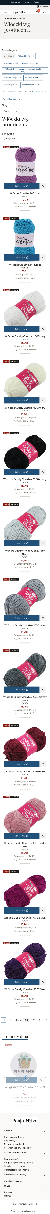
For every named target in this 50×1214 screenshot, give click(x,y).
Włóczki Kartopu (33, 77)
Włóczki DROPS (26, 56)
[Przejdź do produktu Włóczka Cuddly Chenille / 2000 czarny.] (25, 453)
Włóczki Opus (10, 85)
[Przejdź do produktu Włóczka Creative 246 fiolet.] (25, 167)
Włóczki (22, 18)
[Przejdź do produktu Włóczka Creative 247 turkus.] (25, 239)
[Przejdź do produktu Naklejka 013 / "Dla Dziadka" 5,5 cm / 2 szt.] (25, 1063)
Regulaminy (9, 1140)
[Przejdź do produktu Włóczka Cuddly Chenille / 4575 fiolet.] (25, 964)
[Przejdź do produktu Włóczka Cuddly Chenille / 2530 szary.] (25, 600)
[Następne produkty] (39, 1019)
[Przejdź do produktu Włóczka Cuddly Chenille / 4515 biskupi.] (25, 892)
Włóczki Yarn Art (11, 99)
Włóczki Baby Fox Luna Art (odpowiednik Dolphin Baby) (26, 70)
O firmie (7, 1195)
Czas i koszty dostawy (14, 1166)
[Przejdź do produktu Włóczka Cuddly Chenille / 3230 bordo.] (25, 746)
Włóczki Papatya (12, 92)
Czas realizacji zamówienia (16, 1169)
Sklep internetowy (22, 1211)
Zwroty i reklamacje (13, 1181)
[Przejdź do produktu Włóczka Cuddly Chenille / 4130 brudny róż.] (25, 817)
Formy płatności (11, 1159)
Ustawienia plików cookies (16, 1147)
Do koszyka (20, 186)
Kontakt (8, 1192)
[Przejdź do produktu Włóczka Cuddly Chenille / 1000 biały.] (25, 311)
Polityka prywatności (14, 1137)
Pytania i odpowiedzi (14, 1144)
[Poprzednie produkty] (10, 1019)
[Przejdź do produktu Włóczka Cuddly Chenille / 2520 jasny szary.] (25, 525)
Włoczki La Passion (31, 85)
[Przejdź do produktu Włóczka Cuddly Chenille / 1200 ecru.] (25, 382)
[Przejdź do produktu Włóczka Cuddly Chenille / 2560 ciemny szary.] (25, 671)
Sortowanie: (8, 133)
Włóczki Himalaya (12, 77)
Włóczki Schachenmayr (35, 92)
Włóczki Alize (10, 63)
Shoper (32, 1204)
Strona (18, 1020)
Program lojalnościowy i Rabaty (18, 1162)
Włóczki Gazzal (30, 63)
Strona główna (10, 18)
